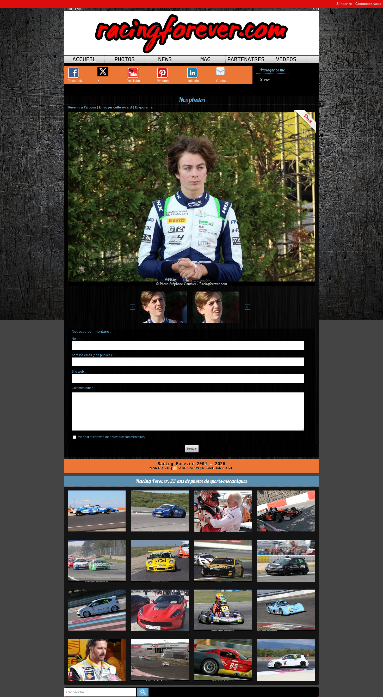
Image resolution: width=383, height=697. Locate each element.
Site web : (78, 371)
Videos (286, 59)
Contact (221, 81)
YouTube (133, 81)
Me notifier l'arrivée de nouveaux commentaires (111, 437)
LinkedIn (193, 81)
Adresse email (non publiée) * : (93, 355)
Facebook (75, 81)
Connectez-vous (368, 4)
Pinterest (163, 81)
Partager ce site (272, 70)
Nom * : (77, 339)
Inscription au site (217, 468)
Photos (124, 59)
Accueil (84, 59)
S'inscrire (344, 4)
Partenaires (245, 59)
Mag (205, 59)
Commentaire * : (83, 388)
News (165, 59)
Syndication (188, 468)
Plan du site (159, 468)
